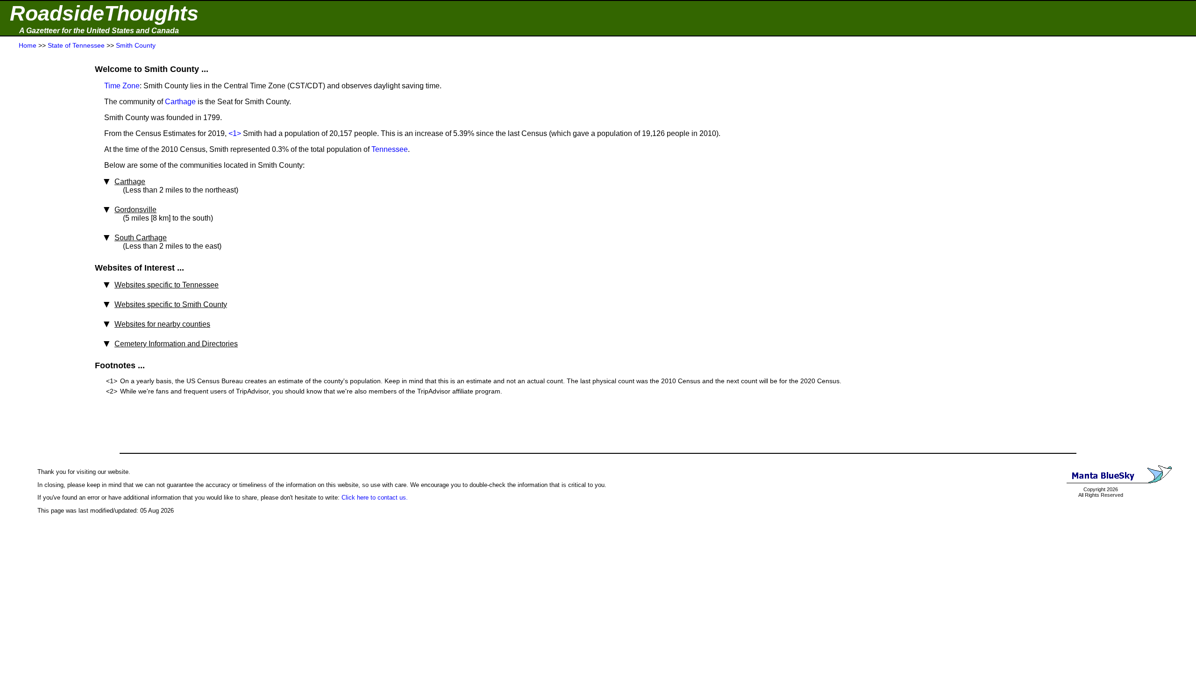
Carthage (180, 102)
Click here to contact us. (375, 497)
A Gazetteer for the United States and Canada (99, 31)
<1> (234, 133)
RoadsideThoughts (104, 13)
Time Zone (122, 86)
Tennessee (389, 149)
